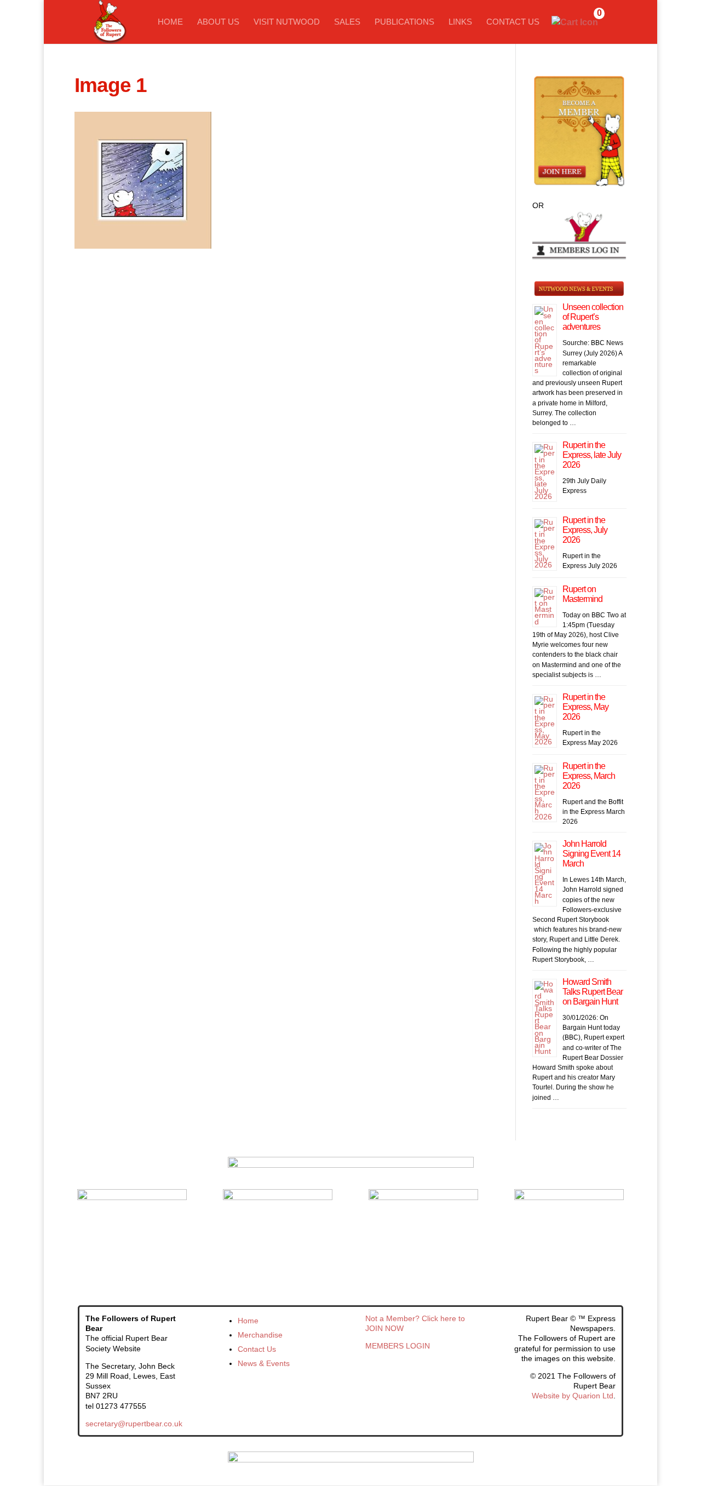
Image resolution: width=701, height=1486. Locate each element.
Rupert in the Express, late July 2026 (591, 454)
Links (460, 22)
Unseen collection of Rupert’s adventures (592, 316)
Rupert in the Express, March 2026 (588, 775)
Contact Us (512, 22)
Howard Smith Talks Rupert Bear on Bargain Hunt (592, 991)
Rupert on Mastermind (582, 594)
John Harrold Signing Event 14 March (591, 853)
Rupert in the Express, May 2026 (585, 706)
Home (170, 22)
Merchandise (260, 1334)
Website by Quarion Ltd (572, 1395)
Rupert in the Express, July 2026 (584, 529)
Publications (404, 22)
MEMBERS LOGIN (397, 1345)
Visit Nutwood (287, 22)
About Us (218, 22)
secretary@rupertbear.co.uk (133, 1423)
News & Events (264, 1363)
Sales (347, 22)
